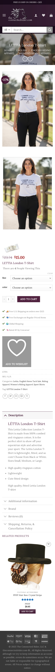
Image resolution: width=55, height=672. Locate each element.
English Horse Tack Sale (30, 381)
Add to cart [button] (27, 611)
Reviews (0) (15, 516)
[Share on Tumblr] (27, 396)
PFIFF (27, 604)
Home (8, 50)
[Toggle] (5, 415)
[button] (4, 15)
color (4, 287)
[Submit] (50, 30)
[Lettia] (11, 248)
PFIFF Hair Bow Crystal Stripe (27, 595)
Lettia (15, 381)
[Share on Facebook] (5, 396)
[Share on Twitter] (10, 396)
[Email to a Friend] (16, 396)
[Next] (14, 150)
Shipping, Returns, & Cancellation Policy (21, 526)
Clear (50, 273)
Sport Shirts (39, 384)
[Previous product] (30, 58)
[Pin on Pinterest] (21, 396)
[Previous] (5, 150)
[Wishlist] (43, 15)
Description (15, 415)
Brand (12, 508)
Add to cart (28, 299)
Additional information (22, 501)
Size (4, 278)
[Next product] (25, 58)
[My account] (35, 15)
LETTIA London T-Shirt (17, 389)
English (21, 50)
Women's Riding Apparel (35, 53)
